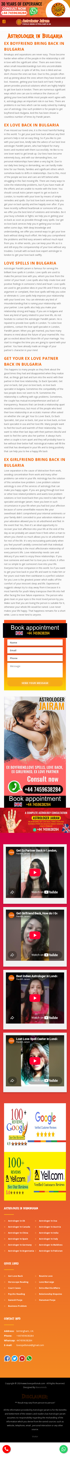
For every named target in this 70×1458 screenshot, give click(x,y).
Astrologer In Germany (20, 1244)
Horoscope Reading (18, 1282)
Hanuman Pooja (47, 1300)
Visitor (35, 1436)
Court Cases (14, 1288)
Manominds (41, 1387)
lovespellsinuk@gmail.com (30, 1345)
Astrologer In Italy (48, 1238)
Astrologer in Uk (16, 1220)
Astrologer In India (48, 1232)
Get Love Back (15, 1276)
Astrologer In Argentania (21, 1250)
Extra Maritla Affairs (49, 1288)
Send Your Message (35, 683)
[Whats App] (6, 1449)
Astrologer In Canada (19, 1226)
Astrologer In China (18, 1232)
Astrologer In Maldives (51, 1244)
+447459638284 (25, 1335)
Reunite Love (46, 1276)
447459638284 (24, 1340)
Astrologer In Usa (48, 1220)
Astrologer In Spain (18, 1238)
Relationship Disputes (50, 1294)
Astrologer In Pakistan (51, 1250)
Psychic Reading (16, 1294)
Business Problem (17, 1306)
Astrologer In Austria (50, 1226)
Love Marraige (46, 1282)
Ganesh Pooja (15, 1300)
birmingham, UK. (25, 1331)
